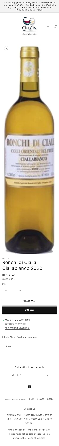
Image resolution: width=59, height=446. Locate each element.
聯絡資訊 (50, 399)
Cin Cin (15, 399)
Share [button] (8, 346)
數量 (4, 284)
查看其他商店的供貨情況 (17, 328)
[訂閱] (46, 375)
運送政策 (40, 399)
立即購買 (29, 310)
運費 (12, 279)
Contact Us (29, 409)
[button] (3, 26)
